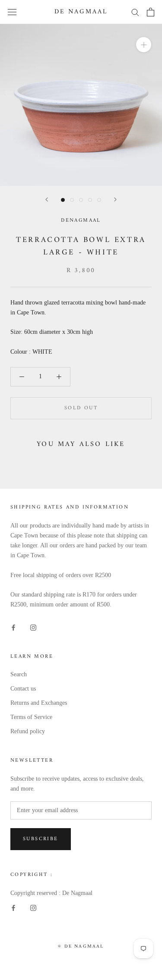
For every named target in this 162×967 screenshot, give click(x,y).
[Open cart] (150, 12)
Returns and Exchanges (38, 703)
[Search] (135, 12)
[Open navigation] (12, 12)
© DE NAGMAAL (81, 946)
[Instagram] (33, 627)
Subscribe (40, 839)
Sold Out (81, 408)
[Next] (115, 199)
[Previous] (46, 199)
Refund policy (27, 731)
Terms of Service (31, 717)
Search (18, 674)
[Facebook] (13, 627)
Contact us (23, 688)
